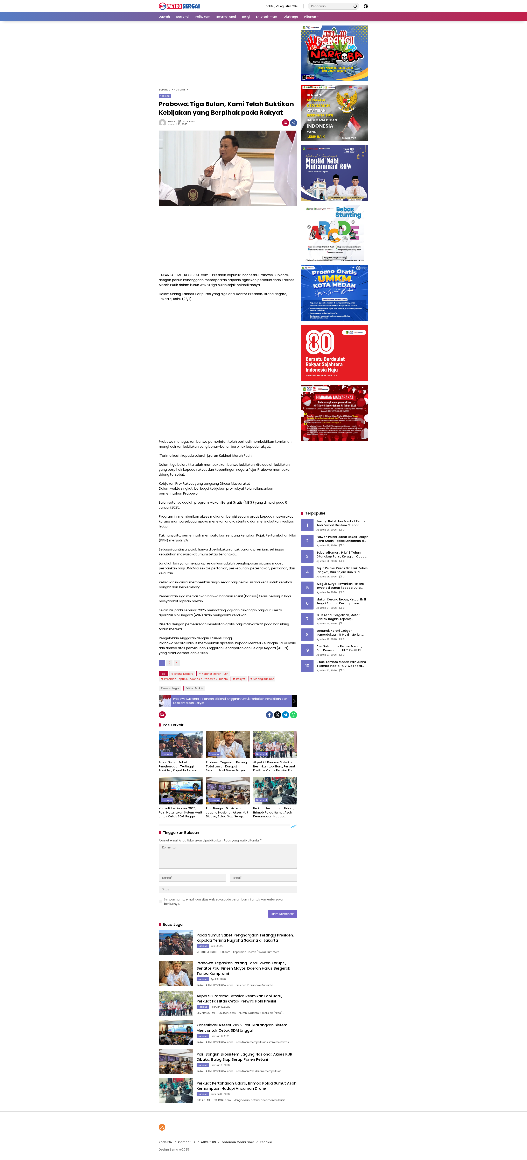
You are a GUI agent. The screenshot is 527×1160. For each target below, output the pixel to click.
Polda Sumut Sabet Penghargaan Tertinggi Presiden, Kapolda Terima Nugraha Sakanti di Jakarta (179, 766)
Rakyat (240, 679)
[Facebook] (269, 714)
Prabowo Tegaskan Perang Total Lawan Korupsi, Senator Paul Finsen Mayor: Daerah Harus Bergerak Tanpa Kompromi (226, 766)
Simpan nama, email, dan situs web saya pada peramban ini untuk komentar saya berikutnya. (223, 901)
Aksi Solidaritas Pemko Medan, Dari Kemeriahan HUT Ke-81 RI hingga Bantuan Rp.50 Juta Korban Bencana (339, 648)
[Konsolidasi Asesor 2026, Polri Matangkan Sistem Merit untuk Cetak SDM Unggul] (181, 790)
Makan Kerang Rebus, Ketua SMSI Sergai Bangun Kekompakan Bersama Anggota (341, 602)
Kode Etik (165, 1142)
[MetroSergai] (179, 6)
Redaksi (266, 1142)
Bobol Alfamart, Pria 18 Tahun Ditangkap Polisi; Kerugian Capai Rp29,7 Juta (340, 555)
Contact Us (186, 1142)
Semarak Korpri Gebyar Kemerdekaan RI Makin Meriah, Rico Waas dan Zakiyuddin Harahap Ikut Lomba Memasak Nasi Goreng (339, 633)
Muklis (172, 122)
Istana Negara (184, 674)
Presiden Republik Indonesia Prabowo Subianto (196, 679)
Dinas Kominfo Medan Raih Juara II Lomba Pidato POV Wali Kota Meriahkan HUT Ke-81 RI (341, 664)
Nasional (165, 95)
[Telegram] (285, 714)
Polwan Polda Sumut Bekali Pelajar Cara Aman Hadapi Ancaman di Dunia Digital (342, 539)
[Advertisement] (227, 56)
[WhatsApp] (293, 714)
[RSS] (162, 1127)
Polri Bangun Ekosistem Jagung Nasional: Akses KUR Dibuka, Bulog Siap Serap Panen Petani (227, 813)
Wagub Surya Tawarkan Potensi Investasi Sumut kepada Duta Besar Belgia (340, 586)
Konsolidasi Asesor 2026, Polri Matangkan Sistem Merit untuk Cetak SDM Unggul (180, 812)
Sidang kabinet (263, 679)
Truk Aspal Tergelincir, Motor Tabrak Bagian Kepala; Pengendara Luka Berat (338, 617)
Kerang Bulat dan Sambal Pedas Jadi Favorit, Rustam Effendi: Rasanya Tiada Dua (340, 523)
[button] (355, 6)
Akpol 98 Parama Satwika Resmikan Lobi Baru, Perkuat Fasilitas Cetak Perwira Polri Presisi (274, 766)
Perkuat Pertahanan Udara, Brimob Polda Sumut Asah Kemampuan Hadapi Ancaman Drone (273, 813)
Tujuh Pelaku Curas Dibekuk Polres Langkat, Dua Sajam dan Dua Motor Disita (342, 570)
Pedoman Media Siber (238, 1142)
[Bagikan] (293, 122)
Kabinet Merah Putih (215, 674)
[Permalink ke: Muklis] (163, 122)
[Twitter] (277, 714)
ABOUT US (208, 1142)
